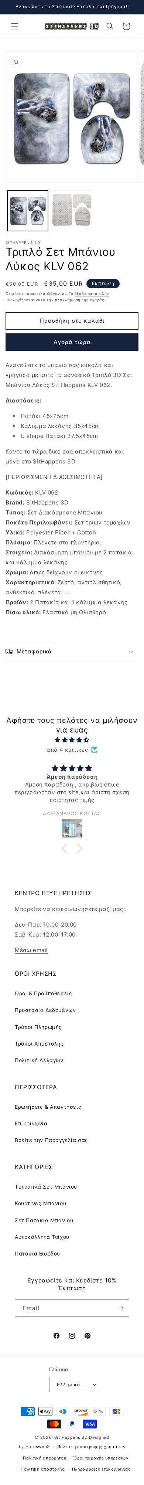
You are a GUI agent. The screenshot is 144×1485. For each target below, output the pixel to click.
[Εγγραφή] (121, 1308)
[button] (15, 26)
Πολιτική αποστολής (43, 1469)
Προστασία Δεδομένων (45, 1010)
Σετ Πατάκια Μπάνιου (44, 1220)
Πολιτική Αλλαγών (39, 1060)
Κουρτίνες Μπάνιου (40, 1203)
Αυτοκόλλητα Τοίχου (42, 1237)
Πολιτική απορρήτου (44, 1458)
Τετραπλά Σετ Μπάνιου (46, 1186)
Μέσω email (31, 950)
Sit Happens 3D (71, 1437)
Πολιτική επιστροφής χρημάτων (91, 1446)
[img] (72, 740)
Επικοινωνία (31, 1123)
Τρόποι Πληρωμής (38, 1027)
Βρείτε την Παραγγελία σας (51, 1140)
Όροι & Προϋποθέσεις (43, 993)
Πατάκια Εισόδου (37, 1253)
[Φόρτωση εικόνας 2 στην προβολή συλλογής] (72, 210)
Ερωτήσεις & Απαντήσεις (48, 1107)
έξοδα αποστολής (92, 293)
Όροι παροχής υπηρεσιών (100, 1458)
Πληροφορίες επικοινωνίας (101, 1469)
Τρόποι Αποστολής (39, 1043)
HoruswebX (37, 1446)
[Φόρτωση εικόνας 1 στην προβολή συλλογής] (27, 210)
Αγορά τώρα (72, 342)
